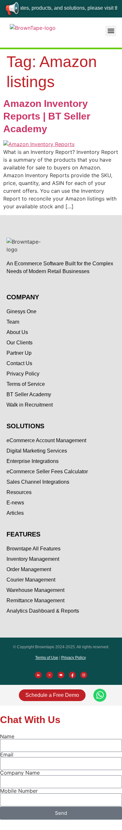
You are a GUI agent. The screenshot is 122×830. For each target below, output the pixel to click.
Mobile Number (19, 790)
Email (6, 754)
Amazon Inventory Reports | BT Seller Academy (46, 116)
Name (7, 736)
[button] (110, 31)
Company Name (20, 772)
